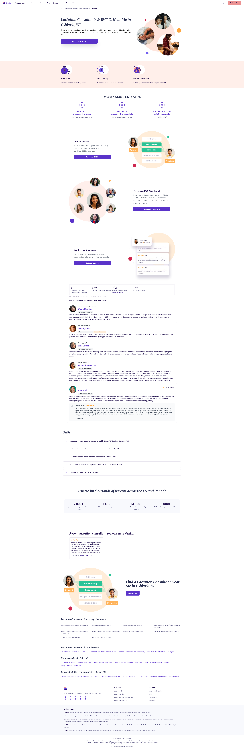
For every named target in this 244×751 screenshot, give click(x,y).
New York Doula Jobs (79, 730)
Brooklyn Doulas (119, 712)
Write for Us (153, 697)
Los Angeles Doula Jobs (107, 730)
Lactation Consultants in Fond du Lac (102, 652)
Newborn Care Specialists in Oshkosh (129, 662)
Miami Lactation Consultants (80, 721)
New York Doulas (108, 712)
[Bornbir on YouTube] (85, 698)
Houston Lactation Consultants (111, 719)
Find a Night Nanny (120, 700)
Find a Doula (118, 691)
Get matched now (79, 41)
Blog (48, 3)
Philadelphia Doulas (131, 712)
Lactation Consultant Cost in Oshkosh (75, 676)
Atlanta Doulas (97, 712)
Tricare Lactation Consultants (133, 631)
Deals (42, 3)
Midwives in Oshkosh (84, 662)
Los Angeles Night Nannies (83, 725)
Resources (57, 3)
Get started (234, 3)
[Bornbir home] (7, 3)
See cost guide (117, 292)
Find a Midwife (119, 694)
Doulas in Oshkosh (68, 662)
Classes (33, 3)
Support (152, 700)
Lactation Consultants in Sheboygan (160, 652)
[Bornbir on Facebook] (65, 698)
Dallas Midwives (90, 716)
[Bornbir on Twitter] (80, 698)
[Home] (62, 8)
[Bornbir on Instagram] (70, 698)
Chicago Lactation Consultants (151, 719)
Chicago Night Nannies (114, 725)
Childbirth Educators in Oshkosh (157, 662)
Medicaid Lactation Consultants (102, 637)
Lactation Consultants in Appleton (74, 652)
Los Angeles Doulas (76, 712)
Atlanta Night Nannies (143, 725)
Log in (224, 3)
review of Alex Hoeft (87, 555)
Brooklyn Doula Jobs (92, 730)
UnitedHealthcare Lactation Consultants (74, 625)
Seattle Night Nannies (157, 725)
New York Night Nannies (99, 725)
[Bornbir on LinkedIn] (75, 698)
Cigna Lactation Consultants (101, 625)
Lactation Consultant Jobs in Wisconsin (164, 676)
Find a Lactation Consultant (123, 697)
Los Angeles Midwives (78, 716)
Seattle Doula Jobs (149, 730)
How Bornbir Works (155, 691)
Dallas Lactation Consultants (99, 721)
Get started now (92, 263)
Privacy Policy (127, 738)
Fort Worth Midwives (114, 716)
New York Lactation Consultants (131, 719)
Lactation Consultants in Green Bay (131, 652)
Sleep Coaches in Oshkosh (71, 665)
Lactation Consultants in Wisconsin (77, 9)
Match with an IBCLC (152, 209)
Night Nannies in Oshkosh (103, 662)
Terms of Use (116, 738)
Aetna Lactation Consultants (132, 625)
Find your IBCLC (92, 157)
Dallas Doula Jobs (120, 730)
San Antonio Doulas (144, 712)
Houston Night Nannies (129, 725)
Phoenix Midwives (139, 716)
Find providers (20, 3)
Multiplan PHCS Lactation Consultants (166, 631)
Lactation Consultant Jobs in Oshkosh (105, 676)
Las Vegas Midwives (127, 716)
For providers (71, 3)
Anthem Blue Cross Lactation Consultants (106, 631)
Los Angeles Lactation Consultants (90, 719)
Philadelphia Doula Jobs (134, 730)
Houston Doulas (87, 712)
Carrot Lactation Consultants (70, 637)
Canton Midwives (101, 716)
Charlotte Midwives (152, 716)
